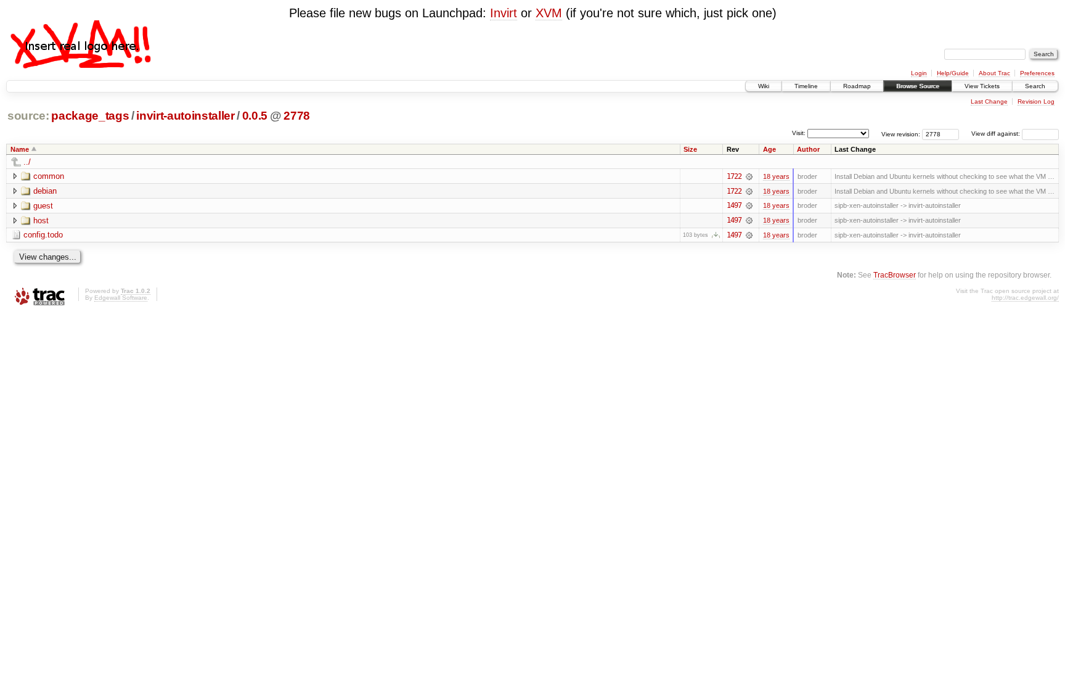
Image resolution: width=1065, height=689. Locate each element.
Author (808, 149)
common (48, 176)
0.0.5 (254, 115)
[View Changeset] (749, 176)
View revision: (900, 133)
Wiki (763, 86)
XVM (549, 13)
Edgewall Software (120, 297)
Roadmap (857, 86)
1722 (734, 176)
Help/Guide (953, 73)
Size (690, 149)
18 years (776, 176)
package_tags (90, 115)
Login (919, 73)
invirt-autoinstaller (185, 115)
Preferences (1037, 73)
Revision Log (1036, 101)
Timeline (806, 86)
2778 (297, 115)
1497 (734, 205)
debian (45, 191)
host (41, 220)
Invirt (503, 13)
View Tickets (982, 86)
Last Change (989, 101)
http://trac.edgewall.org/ (1025, 297)
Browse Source (917, 86)
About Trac (994, 73)
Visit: (799, 133)
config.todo (43, 234)
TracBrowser (894, 275)
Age (769, 149)
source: (28, 115)
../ (27, 162)
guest (43, 205)
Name (19, 149)
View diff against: (996, 133)
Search (1035, 86)
